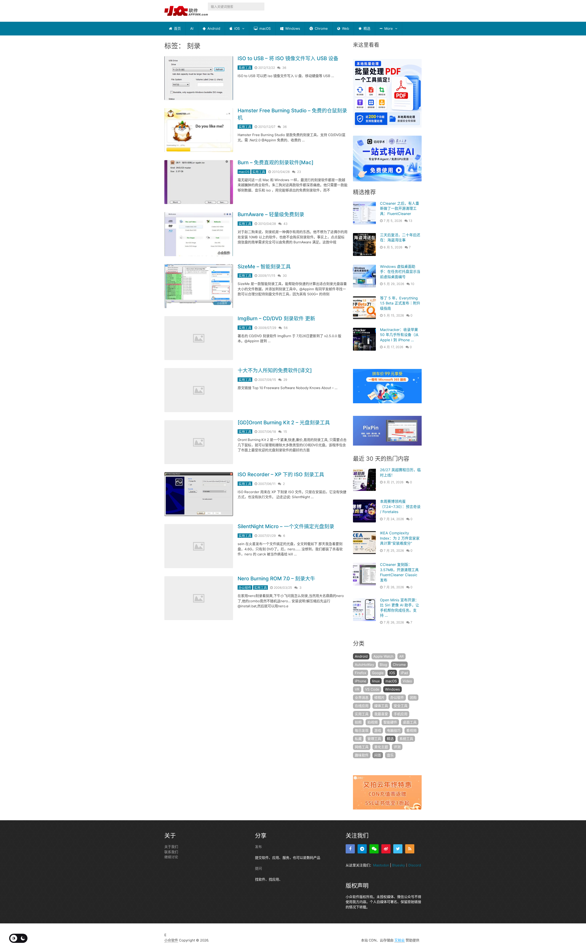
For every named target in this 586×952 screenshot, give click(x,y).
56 (286, 328)
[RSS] (409, 848)
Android (213, 28)
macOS (264, 28)
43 (285, 224)
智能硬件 (390, 722)
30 (285, 275)
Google (378, 673)
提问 (258, 868)
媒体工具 (381, 706)
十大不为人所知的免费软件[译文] (275, 370)
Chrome (321, 28)
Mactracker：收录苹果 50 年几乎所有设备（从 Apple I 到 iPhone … (399, 334)
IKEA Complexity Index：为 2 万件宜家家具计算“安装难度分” (400, 538)
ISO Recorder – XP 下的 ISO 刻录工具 (281, 474)
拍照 (358, 722)
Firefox (360, 673)
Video (407, 681)
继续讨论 (171, 857)
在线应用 (362, 706)
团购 (413, 697)
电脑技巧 (394, 730)
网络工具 (362, 747)
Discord (414, 865)
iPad (404, 673)
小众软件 (171, 940)
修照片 (379, 697)
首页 (177, 28)
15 (285, 431)
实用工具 (245, 127)
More (388, 28)
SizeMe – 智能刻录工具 (264, 266)
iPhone (360, 681)
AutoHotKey (364, 664)
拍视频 (372, 722)
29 (285, 380)
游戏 (377, 730)
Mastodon (381, 865)
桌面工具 (410, 722)
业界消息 (362, 697)
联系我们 (171, 852)
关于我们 (171, 846)
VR (357, 689)
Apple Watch (383, 656)
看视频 (411, 730)
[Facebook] (350, 848)
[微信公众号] (374, 848)
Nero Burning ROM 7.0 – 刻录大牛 (276, 578)
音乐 (390, 755)
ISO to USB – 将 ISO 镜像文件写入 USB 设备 (288, 58)
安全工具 (400, 706)
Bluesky (398, 865)
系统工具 (245, 68)
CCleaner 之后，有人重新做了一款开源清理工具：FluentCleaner (399, 208)
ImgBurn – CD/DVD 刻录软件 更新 (276, 318)
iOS (236, 28)
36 (284, 68)
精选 (366, 28)
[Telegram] (362, 848)
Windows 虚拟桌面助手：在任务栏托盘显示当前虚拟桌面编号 (400, 271)
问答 (377, 755)
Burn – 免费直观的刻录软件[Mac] (275, 162)
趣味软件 (362, 755)
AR (401, 656)
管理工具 (374, 739)
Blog (383, 664)
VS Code (372, 689)
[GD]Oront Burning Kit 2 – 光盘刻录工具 (284, 422)
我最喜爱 (381, 714)
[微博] (386, 848)
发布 (258, 846)
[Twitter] (397, 848)
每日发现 (362, 730)
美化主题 (381, 747)
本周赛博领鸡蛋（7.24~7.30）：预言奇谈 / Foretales (400, 506)
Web (345, 28)
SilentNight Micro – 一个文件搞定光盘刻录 (286, 526)
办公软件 (245, 587)
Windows (292, 28)
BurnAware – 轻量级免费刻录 (271, 214)
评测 (397, 747)
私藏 (358, 739)
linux (376, 681)
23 (299, 172)
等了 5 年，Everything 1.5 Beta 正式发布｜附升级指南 (400, 303)
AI (191, 28)
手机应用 (400, 714)
